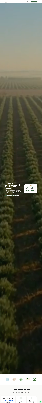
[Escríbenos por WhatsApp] (40, 401)
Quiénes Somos (17, 1)
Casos (21, 1)
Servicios (12, 1)
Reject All (7, 400)
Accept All (11, 400)
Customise (4, 400)
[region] (7, 399)
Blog (27, 1)
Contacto (25, 1)
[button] (12, 1)
